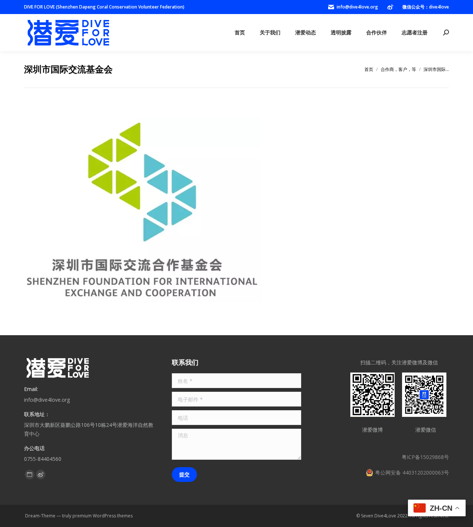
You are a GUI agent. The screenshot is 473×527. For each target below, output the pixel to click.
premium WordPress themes (102, 516)
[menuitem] (240, 33)
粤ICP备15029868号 (425, 456)
